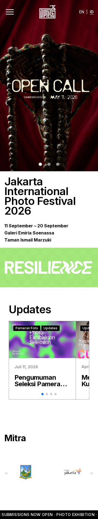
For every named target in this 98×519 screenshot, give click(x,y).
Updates (50, 328)
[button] (40, 164)
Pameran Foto (27, 328)
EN (81, 11)
